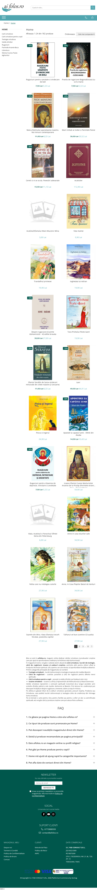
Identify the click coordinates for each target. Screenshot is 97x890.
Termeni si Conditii (11, 850)
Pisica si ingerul (42, 433)
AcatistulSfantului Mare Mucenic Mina (43, 231)
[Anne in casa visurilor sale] (78, 514)
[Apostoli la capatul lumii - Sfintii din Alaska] (78, 413)
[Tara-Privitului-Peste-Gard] (78, 312)
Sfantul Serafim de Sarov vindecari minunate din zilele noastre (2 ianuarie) (42, 383)
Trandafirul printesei (43, 281)
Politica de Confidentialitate (14, 853)
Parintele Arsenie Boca (10, 47)
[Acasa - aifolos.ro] (14, 7)
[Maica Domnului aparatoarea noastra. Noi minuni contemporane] (42, 110)
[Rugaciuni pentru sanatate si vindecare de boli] (42, 60)
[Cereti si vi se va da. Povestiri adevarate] (42, 160)
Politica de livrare (10, 856)
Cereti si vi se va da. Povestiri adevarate (42, 180)
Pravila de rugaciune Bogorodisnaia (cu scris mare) (78, 80)
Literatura (5, 50)
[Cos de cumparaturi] (92, 17)
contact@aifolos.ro (50, 832)
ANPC (37, 853)
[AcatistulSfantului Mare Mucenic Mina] (42, 211)
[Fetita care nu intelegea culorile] (42, 564)
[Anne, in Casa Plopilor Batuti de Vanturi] (78, 564)
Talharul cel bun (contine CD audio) (78, 635)
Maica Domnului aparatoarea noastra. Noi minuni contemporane (43, 131)
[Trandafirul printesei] (42, 261)
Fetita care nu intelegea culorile (42, 584)
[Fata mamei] (78, 211)
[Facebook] (44, 814)
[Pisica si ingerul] (42, 413)
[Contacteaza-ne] (86, 17)
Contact (7, 859)
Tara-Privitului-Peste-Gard (79, 332)
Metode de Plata (41, 847)
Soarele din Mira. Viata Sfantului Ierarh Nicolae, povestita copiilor (42, 636)
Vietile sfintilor (7, 42)
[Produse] (4, 18)
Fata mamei (78, 231)
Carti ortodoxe (7, 34)
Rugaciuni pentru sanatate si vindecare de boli (42, 80)
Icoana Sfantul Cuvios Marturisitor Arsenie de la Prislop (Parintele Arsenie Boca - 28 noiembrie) (78, 485)
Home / (7, 23)
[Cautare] (93, 8)
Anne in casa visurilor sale (78, 534)
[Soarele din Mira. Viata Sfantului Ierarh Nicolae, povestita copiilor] (42, 615)
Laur (78, 382)
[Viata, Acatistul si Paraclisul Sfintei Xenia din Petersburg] (42, 514)
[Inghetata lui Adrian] (78, 261)
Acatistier (78, 180)
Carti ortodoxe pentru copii (12, 36)
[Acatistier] (78, 160)
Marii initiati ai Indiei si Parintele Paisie (78, 130)
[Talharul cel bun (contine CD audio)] (78, 615)
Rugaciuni (5, 45)
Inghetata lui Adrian (78, 281)
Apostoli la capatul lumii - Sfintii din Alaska (78, 434)
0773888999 (50, 829)
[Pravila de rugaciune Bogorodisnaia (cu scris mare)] (78, 60)
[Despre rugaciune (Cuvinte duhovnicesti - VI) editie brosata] (42, 312)
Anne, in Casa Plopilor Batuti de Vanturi (78, 584)
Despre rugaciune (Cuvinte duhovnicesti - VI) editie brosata (42, 333)
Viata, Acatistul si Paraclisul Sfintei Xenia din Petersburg (42, 535)
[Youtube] (48, 814)
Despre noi (8, 847)
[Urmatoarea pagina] (91, 646)
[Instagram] (53, 814)
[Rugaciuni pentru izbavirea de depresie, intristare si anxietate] (42, 463)
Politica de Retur (41, 850)
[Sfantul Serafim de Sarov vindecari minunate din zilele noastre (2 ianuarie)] (42, 362)
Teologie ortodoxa (9, 39)
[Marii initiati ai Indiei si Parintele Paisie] (78, 110)
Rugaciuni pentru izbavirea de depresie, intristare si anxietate (43, 484)
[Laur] (78, 362)
